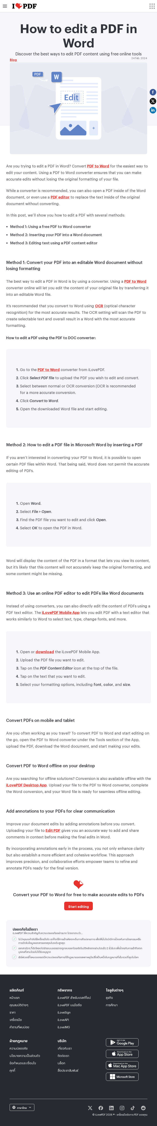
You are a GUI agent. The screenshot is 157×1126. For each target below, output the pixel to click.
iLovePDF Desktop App (26, 784)
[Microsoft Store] (122, 1076)
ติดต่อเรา (63, 1055)
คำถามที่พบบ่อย (19, 1026)
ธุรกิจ (109, 997)
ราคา (13, 1012)
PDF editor (60, 196)
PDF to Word (98, 165)
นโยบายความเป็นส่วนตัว (25, 1055)
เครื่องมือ (16, 1019)
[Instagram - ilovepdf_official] (122, 1108)
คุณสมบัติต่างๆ (19, 1004)
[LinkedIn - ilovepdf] (111, 1108)
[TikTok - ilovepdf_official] (133, 1108)
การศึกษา (112, 1004)
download (45, 650)
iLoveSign (64, 1012)
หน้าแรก (15, 997)
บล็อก (61, 1062)
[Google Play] (122, 1041)
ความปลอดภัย (19, 1048)
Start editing (78, 906)
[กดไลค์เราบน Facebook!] (101, 1108)
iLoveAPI (63, 1019)
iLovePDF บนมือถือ (70, 1004)
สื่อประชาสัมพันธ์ (68, 1070)
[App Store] (122, 1053)
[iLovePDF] (24, 6)
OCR (99, 305)
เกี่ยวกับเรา (65, 1048)
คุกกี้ (12, 1070)
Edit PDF (53, 829)
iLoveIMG (64, 1026)
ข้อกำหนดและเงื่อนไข (23, 1062)
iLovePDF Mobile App (61, 611)
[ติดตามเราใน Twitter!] (90, 1108)
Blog (13, 59)
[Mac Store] (122, 1064)
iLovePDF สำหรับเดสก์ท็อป (74, 997)
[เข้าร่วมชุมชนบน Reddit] (143, 1108)
